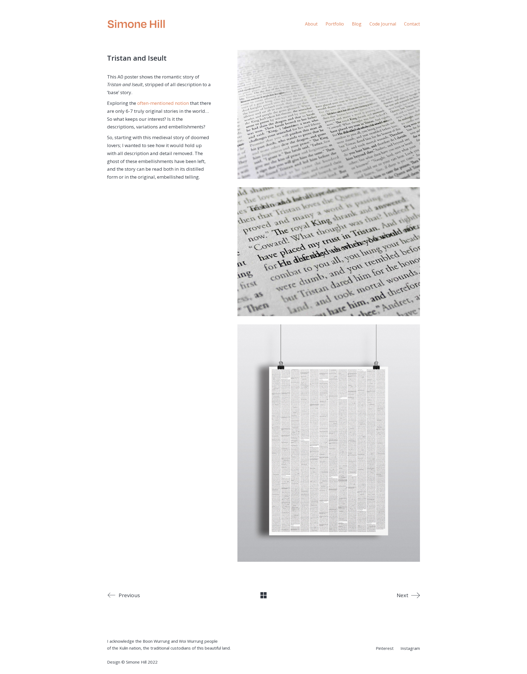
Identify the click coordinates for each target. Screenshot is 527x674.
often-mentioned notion (163, 103)
